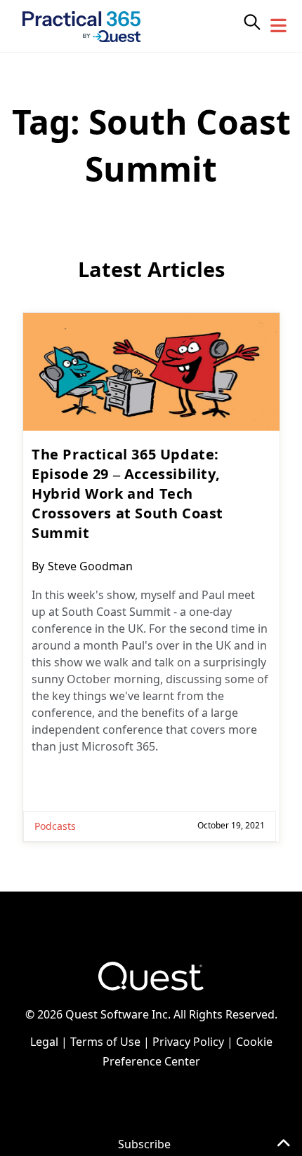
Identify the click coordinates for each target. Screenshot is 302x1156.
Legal (44, 1041)
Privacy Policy (188, 1041)
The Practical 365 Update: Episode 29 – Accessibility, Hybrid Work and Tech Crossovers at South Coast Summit (127, 493)
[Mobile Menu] (278, 26)
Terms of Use (105, 1041)
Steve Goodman (90, 566)
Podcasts (55, 826)
